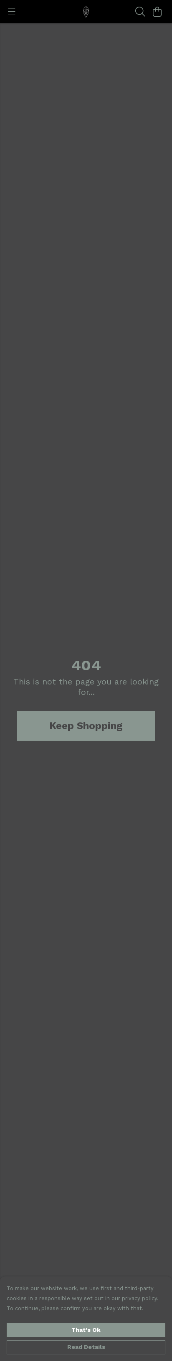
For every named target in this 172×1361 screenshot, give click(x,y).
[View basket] (157, 11)
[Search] (140, 11)
